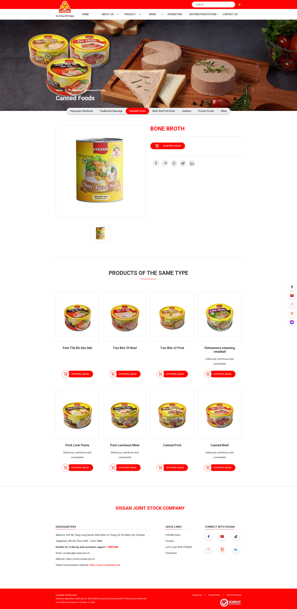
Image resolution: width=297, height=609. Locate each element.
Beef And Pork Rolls (164, 111)
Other (224, 111)
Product (73, 90)
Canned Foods (137, 111)
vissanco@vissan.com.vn (76, 553)
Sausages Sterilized (81, 111)
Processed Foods (94, 90)
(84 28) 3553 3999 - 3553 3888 (85, 541)
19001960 (112, 547)
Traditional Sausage (111, 111)
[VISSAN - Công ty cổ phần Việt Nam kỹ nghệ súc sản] (65, 9)
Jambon (186, 111)
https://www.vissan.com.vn (80, 558)
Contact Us (197, 595)
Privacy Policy (214, 595)
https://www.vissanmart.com (104, 565)
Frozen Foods (206, 111)
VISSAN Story (173, 535)
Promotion (171, 553)
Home (59, 90)
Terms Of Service (233, 595)
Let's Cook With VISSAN (179, 547)
